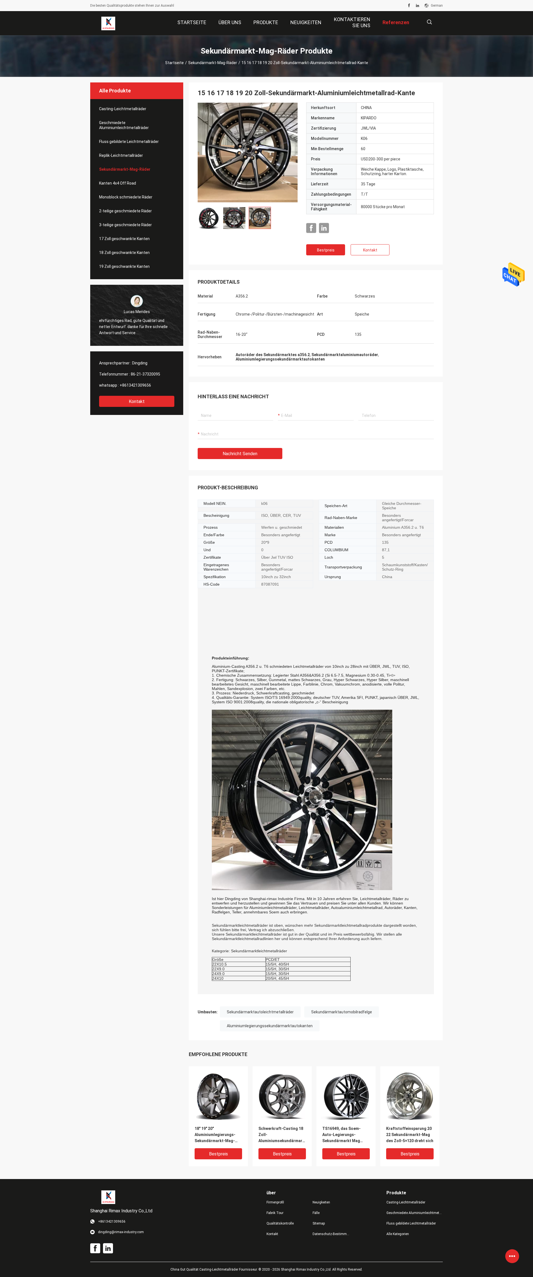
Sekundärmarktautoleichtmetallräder (260, 1012)
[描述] (429, 22)
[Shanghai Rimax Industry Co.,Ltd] (108, 23)
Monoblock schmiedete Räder (125, 197)
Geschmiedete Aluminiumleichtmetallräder (124, 125)
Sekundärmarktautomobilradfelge (341, 1012)
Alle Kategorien (397, 1234)
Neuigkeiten (321, 1202)
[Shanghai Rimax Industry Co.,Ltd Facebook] (409, 5)
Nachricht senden (240, 453)
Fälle (316, 1213)
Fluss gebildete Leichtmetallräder (129, 141)
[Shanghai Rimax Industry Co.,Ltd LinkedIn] (417, 5)
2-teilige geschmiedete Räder (125, 211)
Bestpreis (326, 250)
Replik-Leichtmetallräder (121, 155)
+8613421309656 (135, 385)
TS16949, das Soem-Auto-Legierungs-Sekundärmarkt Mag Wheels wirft (341, 1135)
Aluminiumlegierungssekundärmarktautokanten (270, 1026)
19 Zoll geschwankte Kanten (124, 266)
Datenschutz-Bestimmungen (331, 1234)
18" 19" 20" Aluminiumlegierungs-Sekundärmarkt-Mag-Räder (215, 1135)
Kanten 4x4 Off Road (117, 183)
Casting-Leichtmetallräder (122, 109)
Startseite (174, 63)
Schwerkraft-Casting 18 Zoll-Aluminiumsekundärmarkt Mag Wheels (282, 1135)
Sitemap (319, 1223)
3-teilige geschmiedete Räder (125, 225)
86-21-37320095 (145, 374)
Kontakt (137, 401)
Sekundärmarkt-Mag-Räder (212, 63)
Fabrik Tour (274, 1213)
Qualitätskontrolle (280, 1223)
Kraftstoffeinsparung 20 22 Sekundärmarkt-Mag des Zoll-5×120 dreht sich (409, 1134)
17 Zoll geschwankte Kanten (124, 238)
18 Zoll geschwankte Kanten (124, 252)
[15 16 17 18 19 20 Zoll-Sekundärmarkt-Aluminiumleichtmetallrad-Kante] (248, 152)
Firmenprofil (275, 1202)
